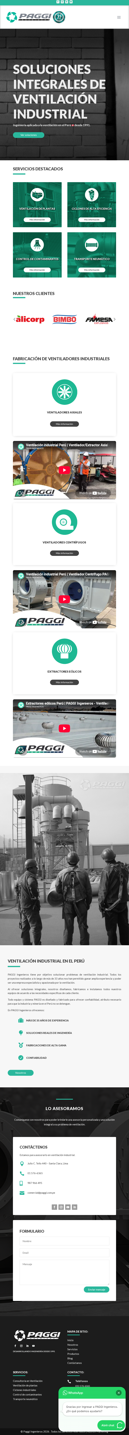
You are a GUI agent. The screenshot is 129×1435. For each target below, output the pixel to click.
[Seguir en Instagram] (62, 1)
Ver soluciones (28, 134)
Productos (73, 1353)
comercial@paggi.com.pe (41, 1192)
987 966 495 (35, 1182)
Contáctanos (74, 1362)
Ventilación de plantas (37, 208)
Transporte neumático (92, 259)
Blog (70, 1358)
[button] (119, 1393)
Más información (37, 219)
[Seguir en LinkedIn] (66, 1)
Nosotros (20, 1072)
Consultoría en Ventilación (27, 1380)
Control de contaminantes (37, 259)
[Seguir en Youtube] (71, 1)
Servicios (72, 1349)
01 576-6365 (35, 1173)
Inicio (70, 1340)
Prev (14, 319)
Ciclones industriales (24, 1389)
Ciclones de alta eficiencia (92, 208)
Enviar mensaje (96, 1289)
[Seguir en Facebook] (57, 1)
